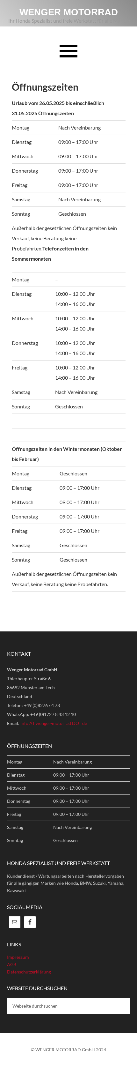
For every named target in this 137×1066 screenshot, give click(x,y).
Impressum (18, 957)
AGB (11, 964)
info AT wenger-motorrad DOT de (53, 723)
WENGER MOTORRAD (68, 12)
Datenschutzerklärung (29, 971)
